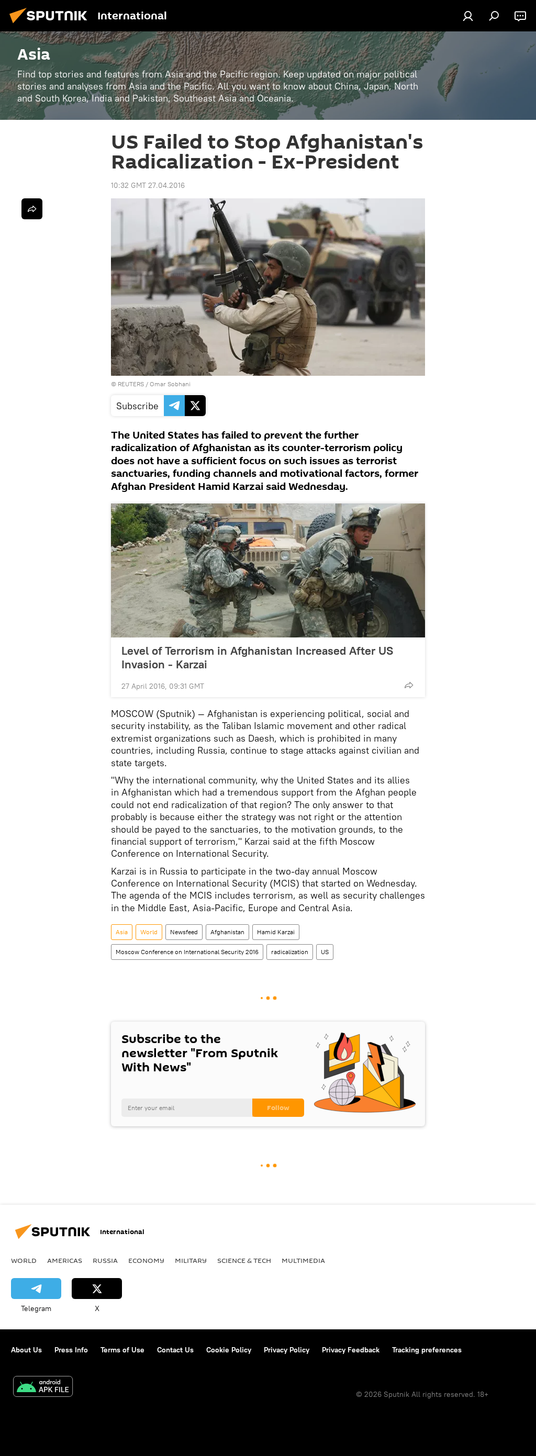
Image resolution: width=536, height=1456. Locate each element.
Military (191, 1260)
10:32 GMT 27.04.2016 (148, 185)
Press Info (71, 1349)
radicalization (289, 952)
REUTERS (131, 384)
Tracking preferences (427, 1349)
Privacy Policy (286, 1349)
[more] (408, 685)
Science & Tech (244, 1260)
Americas (64, 1260)
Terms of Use (122, 1349)
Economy (146, 1260)
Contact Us (175, 1349)
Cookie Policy (228, 1349)
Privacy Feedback (350, 1349)
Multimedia (303, 1260)
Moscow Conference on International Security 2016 (187, 952)
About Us (26, 1349)
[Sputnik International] (51, 24)
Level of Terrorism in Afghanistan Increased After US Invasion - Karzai (257, 657)
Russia (105, 1260)
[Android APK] (43, 1387)
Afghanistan (227, 932)
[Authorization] (467, 15)
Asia (122, 932)
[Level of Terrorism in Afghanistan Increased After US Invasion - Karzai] (268, 570)
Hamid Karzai (276, 932)
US (325, 952)
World (149, 932)
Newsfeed (184, 932)
